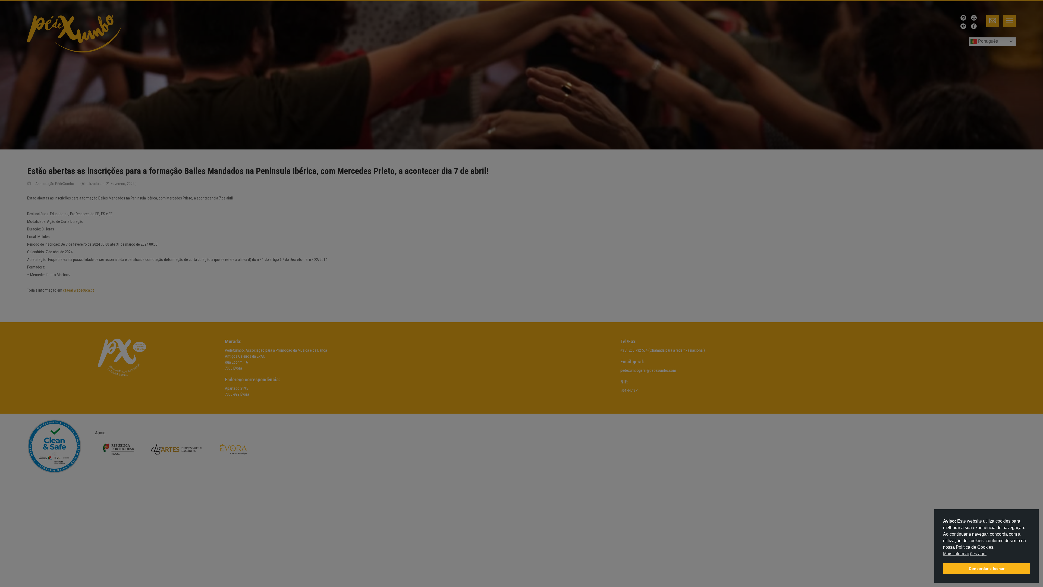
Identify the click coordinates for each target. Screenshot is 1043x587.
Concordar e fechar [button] (986, 568)
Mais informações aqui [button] (965, 553)
